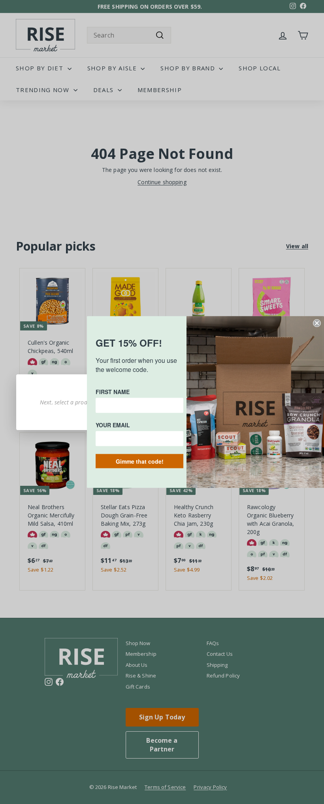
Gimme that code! (140, 461)
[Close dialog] (317, 323)
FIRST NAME (113, 392)
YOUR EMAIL (113, 425)
